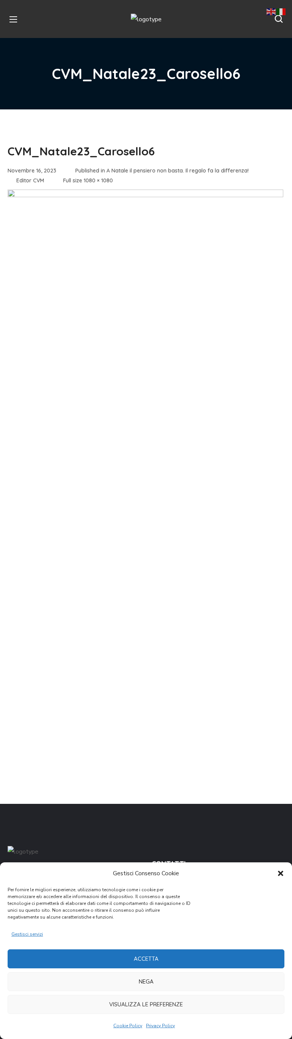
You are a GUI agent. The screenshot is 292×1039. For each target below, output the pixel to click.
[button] (280, 873)
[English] (271, 11)
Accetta (146, 958)
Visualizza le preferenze (146, 1004)
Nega (146, 981)
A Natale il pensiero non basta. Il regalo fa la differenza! (177, 170)
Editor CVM (30, 180)
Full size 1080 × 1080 (88, 180)
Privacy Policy (160, 1026)
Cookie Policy (127, 1026)
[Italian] (281, 11)
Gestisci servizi (27, 934)
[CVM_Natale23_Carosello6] (145, 195)
